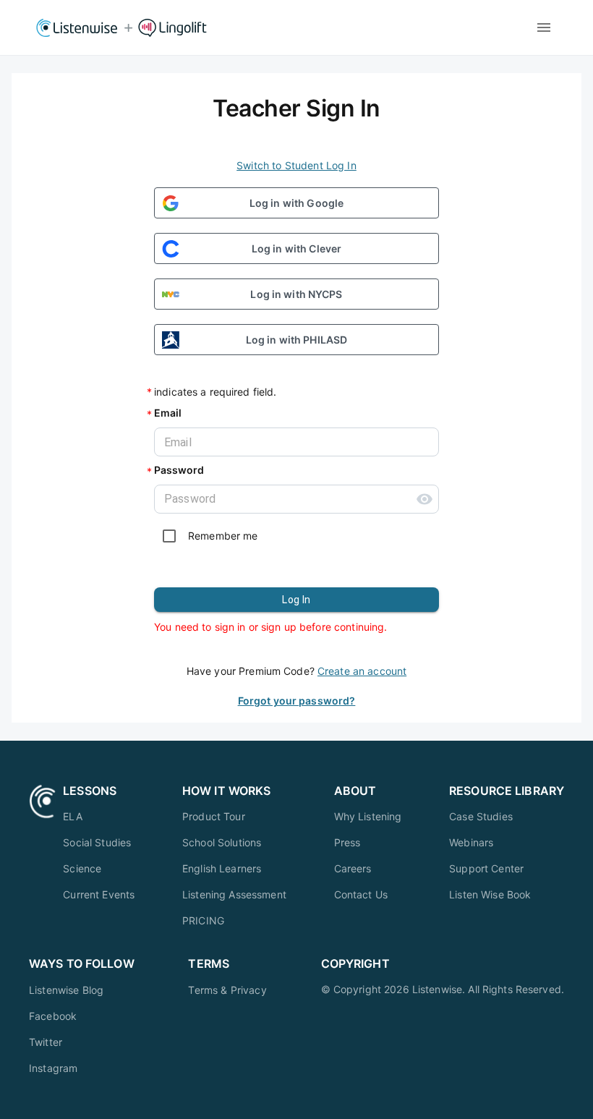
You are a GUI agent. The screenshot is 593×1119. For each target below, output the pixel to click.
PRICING (203, 920)
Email (168, 413)
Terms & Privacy (227, 990)
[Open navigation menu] (543, 27)
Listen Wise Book (490, 894)
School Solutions (221, 842)
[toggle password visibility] (424, 499)
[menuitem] (99, 816)
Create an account (361, 671)
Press (347, 842)
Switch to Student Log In (296, 165)
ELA (72, 816)
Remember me (222, 535)
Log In (296, 599)
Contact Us (361, 894)
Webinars (471, 842)
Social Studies (97, 842)
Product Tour (213, 816)
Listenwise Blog (66, 990)
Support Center (486, 868)
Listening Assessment (234, 894)
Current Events (99, 894)
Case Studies (481, 816)
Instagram (53, 1068)
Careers (353, 868)
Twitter (45, 1042)
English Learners (221, 868)
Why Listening (368, 816)
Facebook (53, 1016)
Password (179, 470)
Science (82, 868)
